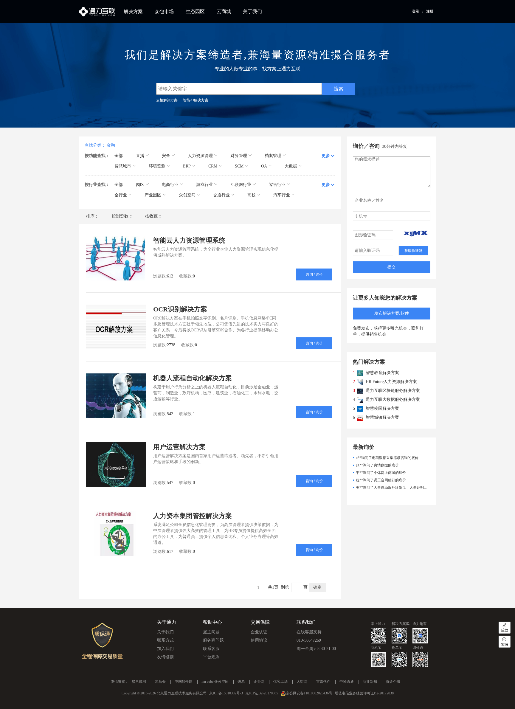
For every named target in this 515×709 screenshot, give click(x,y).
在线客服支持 (309, 632)
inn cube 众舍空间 (215, 682)
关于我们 (252, 11)
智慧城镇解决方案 (382, 417)
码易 (241, 682)
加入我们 (165, 648)
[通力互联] (97, 11)
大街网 (302, 682)
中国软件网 (184, 682)
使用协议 (259, 640)
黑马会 (160, 682)
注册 (429, 11)
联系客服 (211, 648)
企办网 (259, 682)
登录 (415, 11)
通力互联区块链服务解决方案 (393, 390)
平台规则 (211, 657)
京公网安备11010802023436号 (309, 693)
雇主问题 (211, 632)
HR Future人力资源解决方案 (391, 381)
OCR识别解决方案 (180, 309)
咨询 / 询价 (314, 274)
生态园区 (195, 11)
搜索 (338, 88)
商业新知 (370, 682)
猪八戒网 (139, 682)
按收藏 (151, 216)
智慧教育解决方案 (382, 372)
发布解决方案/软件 (391, 313)
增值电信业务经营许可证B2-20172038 (364, 693)
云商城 (224, 11)
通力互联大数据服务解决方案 (393, 399)
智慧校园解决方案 (382, 408)
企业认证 (259, 632)
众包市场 (164, 11)
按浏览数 (120, 216)
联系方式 (165, 640)
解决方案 (133, 11)
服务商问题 (213, 640)
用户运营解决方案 (179, 447)
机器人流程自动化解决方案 (192, 378)
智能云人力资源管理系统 (189, 240)
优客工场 (280, 682)
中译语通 (346, 682)
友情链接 (165, 657)
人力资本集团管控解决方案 (192, 515)
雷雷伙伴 (323, 682)
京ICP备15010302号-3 (226, 693)
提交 (391, 267)
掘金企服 (393, 682)
